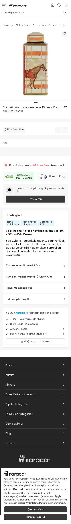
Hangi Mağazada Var (19, 287)
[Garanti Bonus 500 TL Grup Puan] (18, 176)
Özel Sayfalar (14, 423)
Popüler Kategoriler (17, 404)
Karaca (9, 365)
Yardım (9, 375)
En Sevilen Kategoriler (18, 414)
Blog (8, 433)
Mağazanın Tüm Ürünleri (37, 341)
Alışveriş (10, 384)
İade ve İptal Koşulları (19, 299)
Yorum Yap (35, 199)
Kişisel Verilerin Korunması (20, 394)
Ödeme (10, 443)
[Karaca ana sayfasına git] (34, 458)
